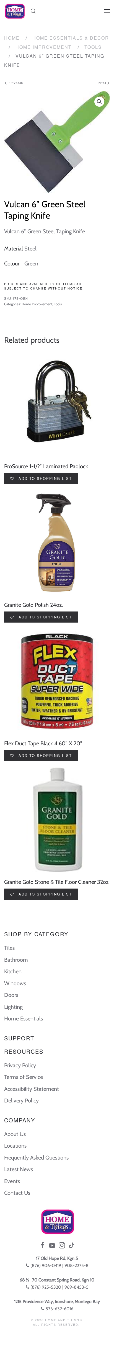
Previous (15, 82)
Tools (93, 47)
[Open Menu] (107, 11)
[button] (99, 102)
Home (12, 38)
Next (103, 82)
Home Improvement (43, 47)
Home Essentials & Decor (70, 38)
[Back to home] (14, 11)
